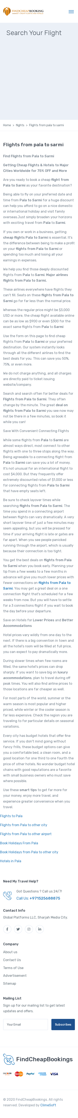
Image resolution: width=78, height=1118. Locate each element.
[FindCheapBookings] (24, 11)
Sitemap (9, 984)
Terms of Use (13, 968)
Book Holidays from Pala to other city (29, 852)
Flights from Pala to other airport (26, 834)
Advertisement (15, 976)
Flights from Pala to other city (23, 825)
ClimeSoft (48, 1105)
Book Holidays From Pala (19, 843)
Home (7, 125)
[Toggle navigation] (71, 11)
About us (10, 952)
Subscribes (63, 1024)
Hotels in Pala (10, 861)
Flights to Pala (11, 816)
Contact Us (12, 960)
